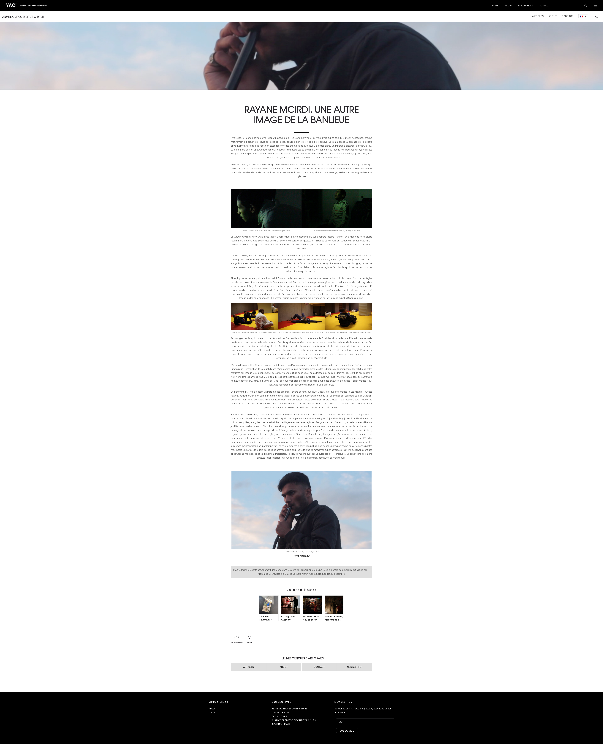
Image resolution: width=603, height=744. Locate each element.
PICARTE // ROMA (281, 724)
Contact (544, 5)
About (508, 5)
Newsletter (354, 667)
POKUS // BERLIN (280, 712)
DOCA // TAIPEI (279, 716)
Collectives (525, 5)
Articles (538, 16)
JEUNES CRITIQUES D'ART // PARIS (289, 708)
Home (495, 5)
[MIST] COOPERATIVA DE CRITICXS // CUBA (294, 720)
